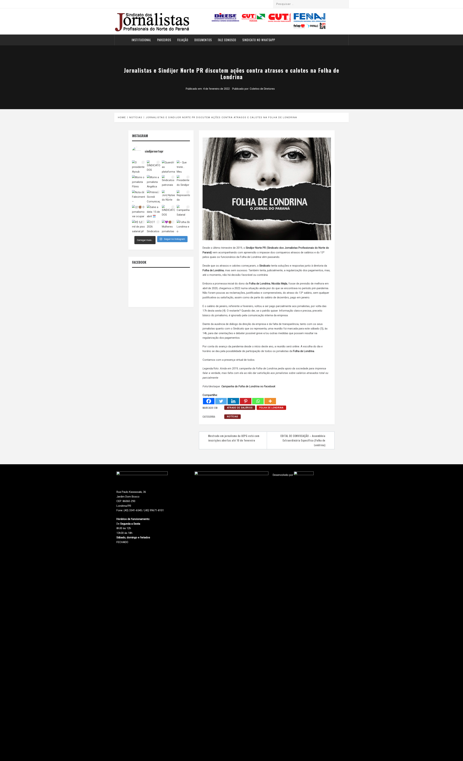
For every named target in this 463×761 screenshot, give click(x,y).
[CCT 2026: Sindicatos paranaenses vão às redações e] (153, 226)
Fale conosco (227, 40)
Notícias (232, 416)
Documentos (203, 40)
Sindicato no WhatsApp (258, 40)
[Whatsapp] (258, 401)
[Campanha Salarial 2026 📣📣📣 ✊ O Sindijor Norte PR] (183, 211)
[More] (270, 401)
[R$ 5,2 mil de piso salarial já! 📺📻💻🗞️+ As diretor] (138, 226)
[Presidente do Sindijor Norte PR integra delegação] (183, 181)
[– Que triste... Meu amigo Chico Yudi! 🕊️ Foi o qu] (183, 166)
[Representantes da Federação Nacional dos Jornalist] (183, 196)
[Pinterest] (245, 401)
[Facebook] (208, 401)
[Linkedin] (233, 401)
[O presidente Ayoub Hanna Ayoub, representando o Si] (138, 166)
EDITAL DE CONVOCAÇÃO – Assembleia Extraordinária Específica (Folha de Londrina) (303, 440)
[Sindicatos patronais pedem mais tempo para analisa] (168, 181)
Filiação (182, 40)
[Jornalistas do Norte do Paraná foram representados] (168, 196)
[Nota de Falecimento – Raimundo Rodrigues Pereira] (138, 196)
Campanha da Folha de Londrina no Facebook (248, 386)
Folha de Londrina (271, 407)
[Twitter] (221, 401)
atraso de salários (239, 407)
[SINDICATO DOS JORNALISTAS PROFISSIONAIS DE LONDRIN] (153, 166)
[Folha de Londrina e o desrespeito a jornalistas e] (183, 226)
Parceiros (164, 40)
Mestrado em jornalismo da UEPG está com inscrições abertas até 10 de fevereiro (233, 438)
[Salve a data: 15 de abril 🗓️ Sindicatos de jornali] (153, 211)
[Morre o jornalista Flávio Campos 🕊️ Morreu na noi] (138, 181)
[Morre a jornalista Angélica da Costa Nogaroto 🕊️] (153, 181)
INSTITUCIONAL (141, 40)
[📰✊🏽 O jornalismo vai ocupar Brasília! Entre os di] (138, 211)
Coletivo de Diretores (262, 88)
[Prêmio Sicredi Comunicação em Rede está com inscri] (153, 196)
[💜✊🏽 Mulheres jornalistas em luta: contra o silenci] (168, 226)
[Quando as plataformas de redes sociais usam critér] (168, 166)
